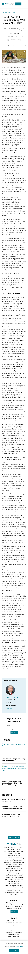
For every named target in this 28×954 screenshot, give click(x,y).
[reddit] (17, 46)
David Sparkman (14, 33)
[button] (3, 4)
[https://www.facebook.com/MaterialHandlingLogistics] (11, 925)
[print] (25, 46)
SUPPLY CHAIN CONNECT (14, 936)
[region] (14, 947)
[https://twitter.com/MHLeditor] (16, 925)
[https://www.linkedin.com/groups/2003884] (14, 925)
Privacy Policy (19, 946)
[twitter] (14, 46)
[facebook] (8, 46)
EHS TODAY (9, 932)
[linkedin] (11, 46)
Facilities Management (8, 12)
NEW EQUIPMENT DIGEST (14, 934)
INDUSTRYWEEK (18, 932)
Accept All (14, 950)
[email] (19, 46)
